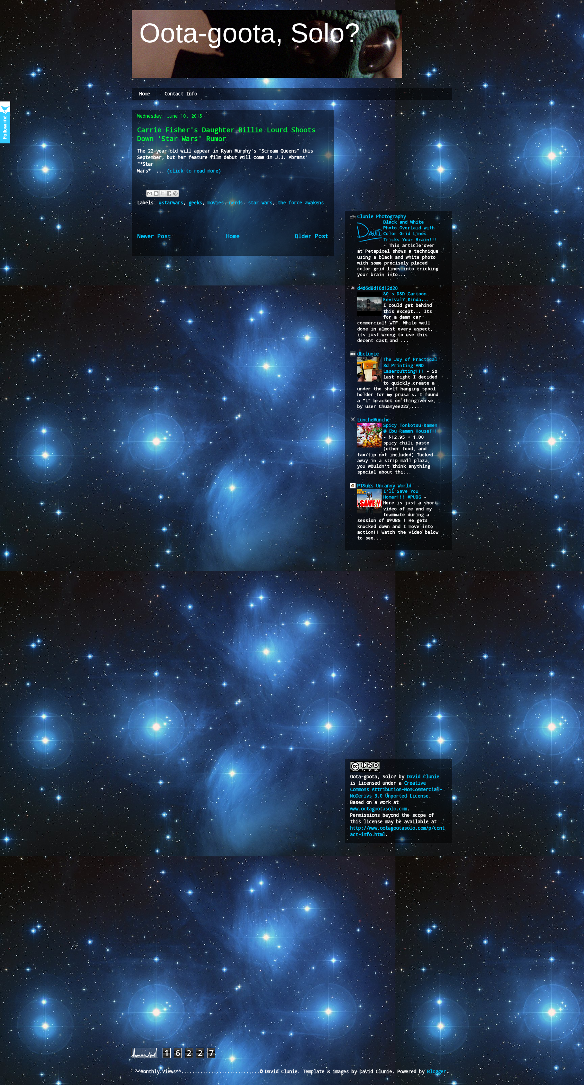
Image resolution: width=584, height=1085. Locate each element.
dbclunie (368, 353)
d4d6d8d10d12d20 (377, 288)
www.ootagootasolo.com (378, 808)
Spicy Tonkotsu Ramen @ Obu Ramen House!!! (410, 428)
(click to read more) (194, 170)
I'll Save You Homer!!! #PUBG (403, 494)
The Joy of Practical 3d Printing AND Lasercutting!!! (410, 365)
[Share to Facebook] (169, 193)
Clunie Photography (381, 216)
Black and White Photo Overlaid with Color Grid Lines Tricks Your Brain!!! (410, 231)
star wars (260, 202)
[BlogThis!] (156, 193)
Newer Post (154, 236)
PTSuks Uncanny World (384, 485)
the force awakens (301, 202)
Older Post (311, 236)
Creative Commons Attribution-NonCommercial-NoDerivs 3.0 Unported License (396, 789)
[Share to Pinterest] (175, 193)
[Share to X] (162, 193)
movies (216, 202)
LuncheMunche (373, 419)
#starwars (171, 202)
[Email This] (149, 193)
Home (144, 93)
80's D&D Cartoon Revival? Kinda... (407, 296)
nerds (236, 202)
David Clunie (423, 776)
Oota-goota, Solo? (246, 33)
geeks (195, 202)
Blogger (436, 1071)
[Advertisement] (401, 155)
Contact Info (181, 93)
